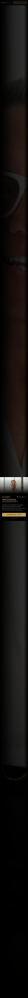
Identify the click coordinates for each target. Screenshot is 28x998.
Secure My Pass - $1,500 (14, 514)
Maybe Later (14, 518)
